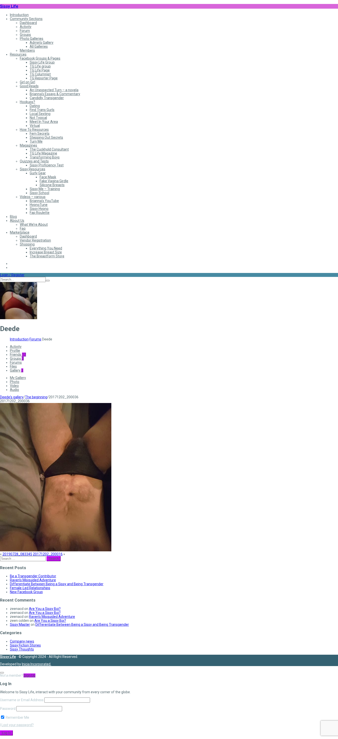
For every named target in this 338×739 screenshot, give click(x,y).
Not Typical (38, 118)
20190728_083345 (17, 554)
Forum (25, 31)
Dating (35, 106)
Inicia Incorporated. (36, 664)
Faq (22, 228)
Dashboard (28, 23)
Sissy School (39, 193)
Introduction (19, 15)
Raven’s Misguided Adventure (33, 580)
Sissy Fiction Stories (25, 645)
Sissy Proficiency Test (47, 165)
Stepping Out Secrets (46, 137)
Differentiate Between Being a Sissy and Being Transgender (56, 584)
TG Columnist (40, 74)
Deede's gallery (12, 397)
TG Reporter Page (44, 78)
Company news (22, 641)
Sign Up (29, 675)
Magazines (28, 145)
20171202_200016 (48, 554)
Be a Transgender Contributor (33, 576)
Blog (13, 217)
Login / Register (12, 275)
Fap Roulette (39, 213)
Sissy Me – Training (45, 189)
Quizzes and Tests (34, 161)
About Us (17, 221)
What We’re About (34, 224)
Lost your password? (17, 725)
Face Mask (48, 177)
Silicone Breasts (52, 185)
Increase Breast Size (46, 252)
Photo (14, 382)
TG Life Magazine (43, 153)
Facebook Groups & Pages (40, 58)
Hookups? (27, 102)
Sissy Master (20, 625)
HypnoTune (39, 205)
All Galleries (39, 46)
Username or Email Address (22, 700)
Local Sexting (40, 114)
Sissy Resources (32, 169)
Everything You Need (46, 248)
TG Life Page (40, 70)
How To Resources (34, 130)
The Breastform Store (47, 256)
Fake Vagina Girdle (54, 181)
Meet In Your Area (44, 122)
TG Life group (40, 66)
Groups (25, 35)
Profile (15, 351)
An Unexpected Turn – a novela (54, 90)
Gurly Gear (38, 173)
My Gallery (18, 378)
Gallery (16, 370)
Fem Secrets (39, 133)
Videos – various (33, 197)
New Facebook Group (26, 592)
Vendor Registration (35, 240)
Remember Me (17, 717)
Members (27, 50)
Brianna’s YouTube (44, 201)
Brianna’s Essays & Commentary (55, 94)
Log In (6, 733)
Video (14, 386)
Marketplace (19, 232)
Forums (35, 339)
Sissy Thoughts (22, 649)
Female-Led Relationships (30, 588)
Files (13, 366)
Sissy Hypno (39, 209)
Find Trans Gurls (42, 110)
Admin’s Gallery (41, 43)
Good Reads (29, 86)
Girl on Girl (27, 82)
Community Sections (26, 19)
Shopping (27, 244)
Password (8, 709)
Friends (18, 355)
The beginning (36, 397)
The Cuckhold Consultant (49, 149)
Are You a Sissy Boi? (45, 609)
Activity (25, 27)
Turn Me (36, 141)
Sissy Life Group (42, 62)
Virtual (35, 126)
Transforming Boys (45, 157)
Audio (14, 390)
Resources (18, 54)
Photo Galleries (31, 39)
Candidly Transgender (47, 98)
